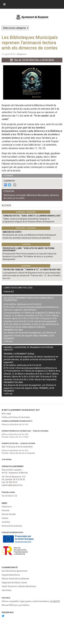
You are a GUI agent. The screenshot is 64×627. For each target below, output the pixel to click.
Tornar (9, 175)
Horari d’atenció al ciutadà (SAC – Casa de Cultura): (25, 431)
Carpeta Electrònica (11, 575)
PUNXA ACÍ (9, 291)
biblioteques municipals (15, 195)
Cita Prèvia (6, 459)
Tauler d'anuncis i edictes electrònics (19, 586)
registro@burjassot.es (12, 485)
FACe (8, 598)
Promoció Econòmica (12, 526)
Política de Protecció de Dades (16, 417)
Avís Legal (6, 413)
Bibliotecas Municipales (38, 195)
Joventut (6, 522)
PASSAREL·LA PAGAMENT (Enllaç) (19, 354)
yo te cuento (18, 198)
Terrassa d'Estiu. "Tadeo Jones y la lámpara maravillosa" (32, 216)
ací (11, 341)
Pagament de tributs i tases (14, 582)
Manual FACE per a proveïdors (15, 605)
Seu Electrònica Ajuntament (14, 571)
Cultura (5, 518)
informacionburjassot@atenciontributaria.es (38, 307)
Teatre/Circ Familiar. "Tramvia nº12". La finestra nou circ (32, 269)
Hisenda (5, 510)
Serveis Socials (9, 514)
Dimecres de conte (12, 232)
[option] (32, 82)
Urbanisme (7, 507)
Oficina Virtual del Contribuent (15, 579)
